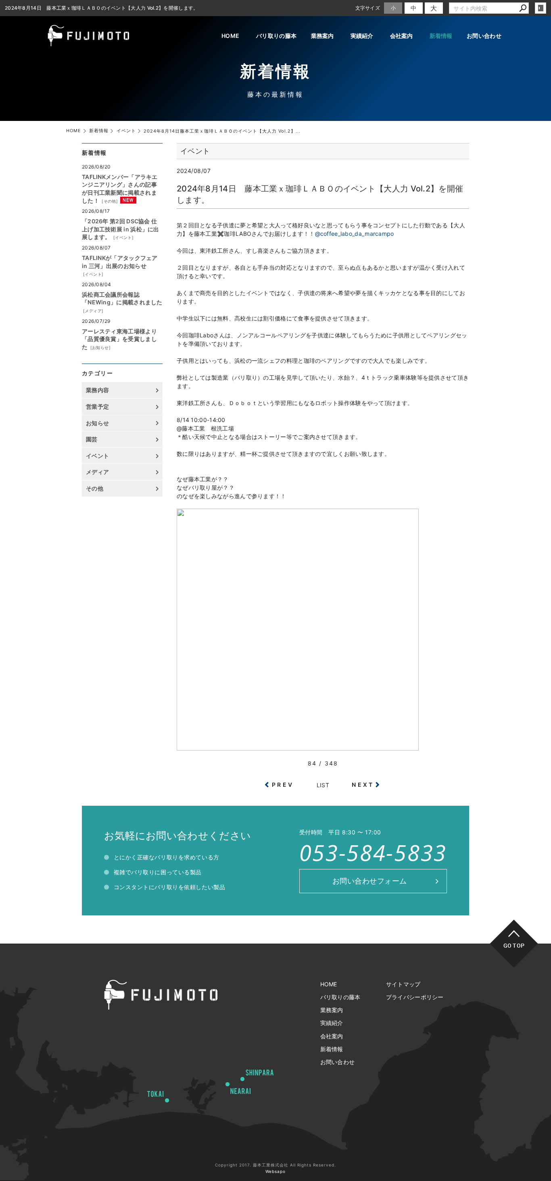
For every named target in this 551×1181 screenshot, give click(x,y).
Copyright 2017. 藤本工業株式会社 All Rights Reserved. (275, 1164)
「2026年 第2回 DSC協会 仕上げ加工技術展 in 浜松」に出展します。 (120, 229)
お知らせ (100, 347)
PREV (283, 784)
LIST (323, 785)
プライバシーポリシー (415, 997)
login (540, 8)
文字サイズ (367, 8)
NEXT (363, 784)
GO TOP (514, 945)
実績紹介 (362, 35)
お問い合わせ (484, 35)
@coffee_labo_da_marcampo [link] (354, 233)
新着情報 (441, 35)
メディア (93, 310)
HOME (230, 35)
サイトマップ (403, 984)
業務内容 (97, 390)
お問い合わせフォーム (369, 881)
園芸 (92, 439)
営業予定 (97, 406)
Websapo (275, 1171)
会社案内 (401, 35)
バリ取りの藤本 (276, 35)
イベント (123, 237)
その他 (110, 201)
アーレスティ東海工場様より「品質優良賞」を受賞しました (119, 339)
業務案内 (322, 35)
